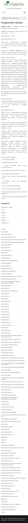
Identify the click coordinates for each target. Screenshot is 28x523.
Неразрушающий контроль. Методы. (10, 480)
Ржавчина (3, 442)
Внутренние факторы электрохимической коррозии (13, 239)
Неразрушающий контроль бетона (9, 496)
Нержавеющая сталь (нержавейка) (9, 419)
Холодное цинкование (6, 392)
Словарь (3, 217)
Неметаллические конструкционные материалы (12, 387)
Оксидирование (5, 327)
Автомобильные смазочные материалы (10, 458)
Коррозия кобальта (5, 322)
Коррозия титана (5, 311)
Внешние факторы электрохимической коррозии (12, 242)
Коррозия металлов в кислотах (8, 279)
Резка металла (4, 424)
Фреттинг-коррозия (5, 265)
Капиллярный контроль (6, 483)
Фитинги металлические (7, 434)
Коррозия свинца (5, 317)
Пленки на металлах (6, 330)
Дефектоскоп (4, 499)
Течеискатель (4, 501)
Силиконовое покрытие (6, 347)
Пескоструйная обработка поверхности (10, 339)
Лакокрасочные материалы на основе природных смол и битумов (13, 363)
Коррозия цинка (5, 304)
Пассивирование (5, 404)
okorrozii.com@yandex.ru (14, 8)
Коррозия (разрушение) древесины (9, 291)
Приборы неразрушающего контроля (10, 491)
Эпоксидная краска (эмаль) (7, 355)
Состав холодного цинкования (8, 395)
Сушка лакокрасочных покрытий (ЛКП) (10, 372)
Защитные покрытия (6, 333)
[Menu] (24, 12)
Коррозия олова (5, 306)
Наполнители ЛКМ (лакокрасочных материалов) (12, 384)
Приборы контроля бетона (7, 493)
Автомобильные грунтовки (7, 455)
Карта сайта (4, 220)
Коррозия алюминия (6, 301)
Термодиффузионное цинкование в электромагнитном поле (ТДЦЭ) (9, 398)
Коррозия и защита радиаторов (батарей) (11, 470)
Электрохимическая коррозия (8, 237)
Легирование (4, 437)
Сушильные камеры (6, 375)
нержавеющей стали (6, 81)
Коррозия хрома (5, 309)
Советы (3, 209)
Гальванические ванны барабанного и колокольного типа (13, 415)
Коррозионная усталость (7, 268)
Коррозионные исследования (8, 507)
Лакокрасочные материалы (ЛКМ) (9, 344)
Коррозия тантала (5, 314)
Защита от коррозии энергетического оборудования (13, 478)
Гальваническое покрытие (7, 407)
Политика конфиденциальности (8, 509)
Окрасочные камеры (6, 370)
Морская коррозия (5, 247)
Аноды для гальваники (6, 409)
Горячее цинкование (6, 389)
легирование (14, 81)
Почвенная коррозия (6, 250)
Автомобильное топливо (7, 460)
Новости (3, 215)
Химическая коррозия (6, 234)
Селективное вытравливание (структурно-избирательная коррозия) (11, 282)
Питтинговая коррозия (6, 255)
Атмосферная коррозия (6, 245)
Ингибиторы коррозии (6, 325)
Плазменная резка (5, 429)
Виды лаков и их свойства (7, 350)
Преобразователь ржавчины (8, 445)
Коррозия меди (4, 298)
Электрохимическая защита (7, 475)
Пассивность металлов (6, 273)
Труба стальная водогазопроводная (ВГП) (11, 421)
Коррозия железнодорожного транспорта (11, 472)
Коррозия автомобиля (6, 285)
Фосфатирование (5, 401)
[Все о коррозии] (14, 3)
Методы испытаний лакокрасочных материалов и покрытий (13, 378)
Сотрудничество (5, 222)
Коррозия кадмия (5, 319)
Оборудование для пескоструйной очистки (11, 342)
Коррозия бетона (5, 288)
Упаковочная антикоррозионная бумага (10, 467)
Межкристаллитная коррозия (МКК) (9, 260)
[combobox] (10, 12)
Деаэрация (3, 440)
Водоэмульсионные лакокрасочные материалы (12, 358)
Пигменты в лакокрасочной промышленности (12, 382)
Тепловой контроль (5, 488)
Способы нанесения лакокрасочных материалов (12, 367)
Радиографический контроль (8, 486)
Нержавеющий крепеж (6, 432)
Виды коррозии (4, 231)
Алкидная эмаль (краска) (7, 352)
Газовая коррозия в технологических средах (11, 276)
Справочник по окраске (6, 207)
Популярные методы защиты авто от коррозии (12, 447)
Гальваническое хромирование (8, 412)
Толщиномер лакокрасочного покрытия (10, 504)
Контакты (3, 512)
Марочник (3, 212)
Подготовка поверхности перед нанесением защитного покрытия (11, 336)
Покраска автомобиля (6, 450)
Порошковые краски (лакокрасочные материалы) (13, 360)
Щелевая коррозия (5, 258)
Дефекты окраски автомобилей (8, 453)
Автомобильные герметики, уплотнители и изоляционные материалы (11, 464)
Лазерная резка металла (7, 426)
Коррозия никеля (5, 293)
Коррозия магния (5, 296)
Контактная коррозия (6, 263)
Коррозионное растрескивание (8, 271)
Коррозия (10, 65)
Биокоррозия (4, 252)
